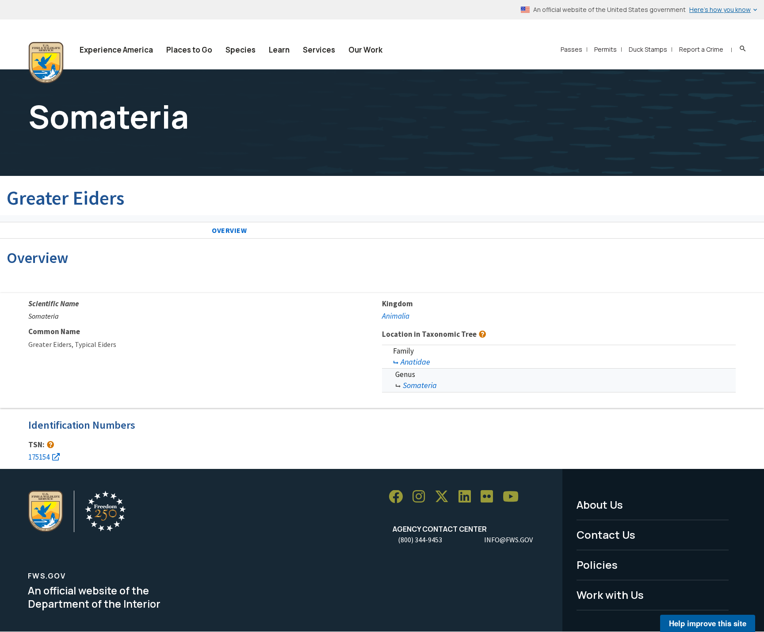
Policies (597, 564)
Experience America (116, 50)
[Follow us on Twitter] (445, 497)
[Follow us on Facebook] (399, 497)
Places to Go (189, 50)
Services (319, 50)
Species (240, 50)
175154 (39, 457)
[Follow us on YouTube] (514, 497)
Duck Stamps (648, 49)
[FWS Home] (46, 63)
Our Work (365, 50)
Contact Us (606, 534)
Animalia (395, 316)
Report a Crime (701, 49)
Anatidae (415, 362)
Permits (605, 49)
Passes (571, 49)
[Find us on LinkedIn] (467, 497)
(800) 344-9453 (420, 539)
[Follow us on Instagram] (422, 497)
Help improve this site (707, 623)
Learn (279, 50)
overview (229, 230)
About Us (600, 504)
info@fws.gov (508, 539)
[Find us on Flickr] (490, 497)
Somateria (420, 385)
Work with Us (610, 594)
